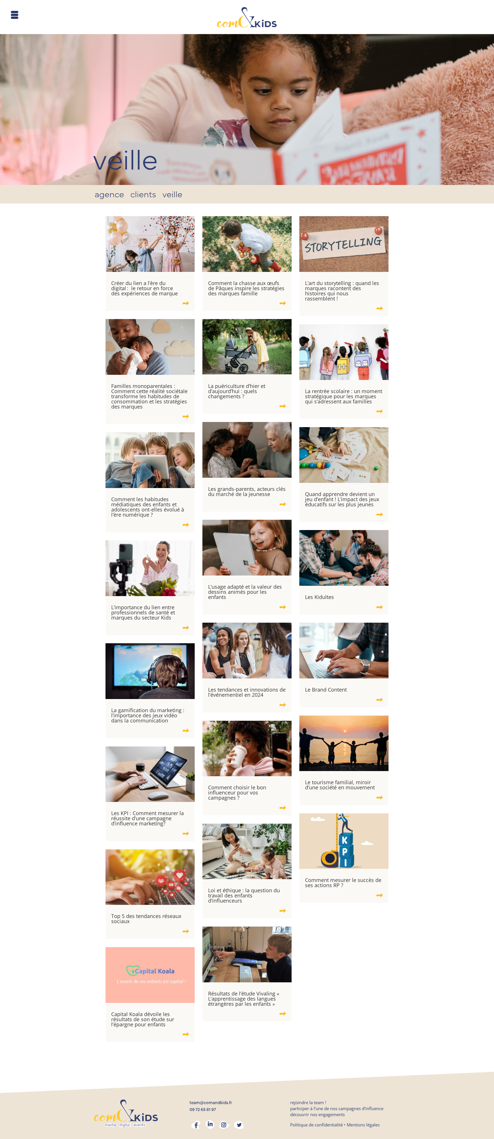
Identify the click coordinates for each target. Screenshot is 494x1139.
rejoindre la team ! (308, 1102)
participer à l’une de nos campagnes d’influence (336, 1108)
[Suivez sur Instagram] (224, 1125)
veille (172, 196)
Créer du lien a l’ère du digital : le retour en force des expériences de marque (145, 288)
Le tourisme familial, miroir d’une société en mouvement (340, 785)
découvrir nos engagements (317, 1114)
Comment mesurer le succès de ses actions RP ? (343, 883)
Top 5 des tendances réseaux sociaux (146, 919)
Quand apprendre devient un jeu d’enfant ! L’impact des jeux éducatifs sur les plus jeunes (342, 499)
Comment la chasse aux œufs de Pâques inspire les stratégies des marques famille (246, 288)
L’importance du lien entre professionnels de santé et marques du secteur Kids (143, 612)
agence (109, 196)
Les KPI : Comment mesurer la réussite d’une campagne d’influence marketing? (147, 818)
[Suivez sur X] (239, 1125)
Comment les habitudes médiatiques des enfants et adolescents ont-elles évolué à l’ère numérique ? (147, 507)
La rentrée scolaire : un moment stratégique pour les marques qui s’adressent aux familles (343, 396)
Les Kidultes (319, 597)
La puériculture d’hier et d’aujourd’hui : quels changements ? (236, 391)
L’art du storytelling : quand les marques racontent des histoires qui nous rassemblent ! (342, 291)
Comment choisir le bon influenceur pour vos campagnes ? (237, 792)
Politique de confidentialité (316, 1125)
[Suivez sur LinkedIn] (210, 1125)
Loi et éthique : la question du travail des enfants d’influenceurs (244, 895)
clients (143, 196)
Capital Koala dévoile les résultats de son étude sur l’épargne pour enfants (142, 1019)
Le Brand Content (326, 689)
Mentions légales (363, 1125)
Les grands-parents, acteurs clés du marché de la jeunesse (247, 491)
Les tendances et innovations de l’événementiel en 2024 (247, 692)
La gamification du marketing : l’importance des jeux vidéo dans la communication (147, 715)
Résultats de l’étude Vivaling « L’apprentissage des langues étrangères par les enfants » (243, 998)
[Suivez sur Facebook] (196, 1125)
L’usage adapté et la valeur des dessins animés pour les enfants (245, 591)
